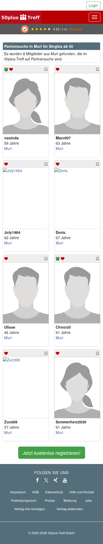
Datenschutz (54, 492)
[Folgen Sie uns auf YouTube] (65, 480)
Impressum (18, 492)
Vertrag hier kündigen (29, 509)
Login (93, 5)
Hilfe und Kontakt (81, 492)
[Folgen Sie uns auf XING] (55, 480)
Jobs (88, 500)
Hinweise (75, 29)
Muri (8, 148)
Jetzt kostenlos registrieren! (52, 452)
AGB (35, 492)
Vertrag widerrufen (70, 509)
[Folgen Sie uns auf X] (46, 480)
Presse (50, 500)
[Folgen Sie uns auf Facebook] (37, 480)
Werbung (70, 500)
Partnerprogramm (23, 500)
